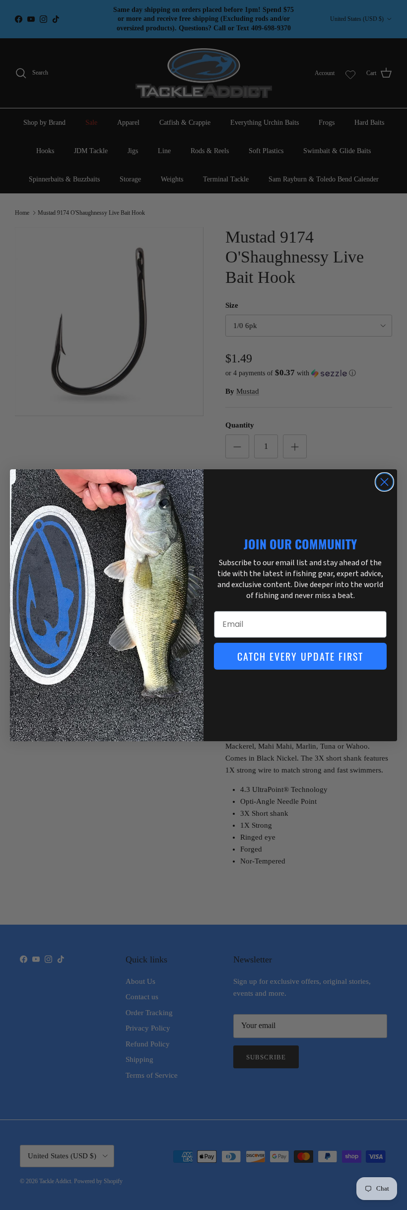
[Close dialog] (384, 482)
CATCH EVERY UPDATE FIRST (300, 656)
